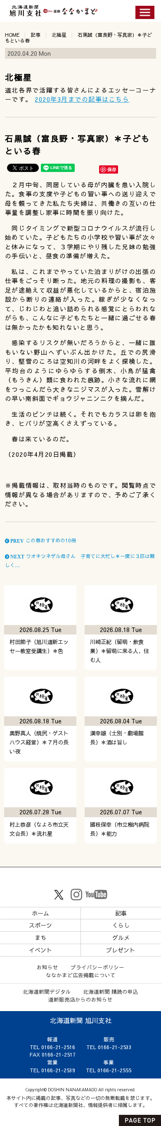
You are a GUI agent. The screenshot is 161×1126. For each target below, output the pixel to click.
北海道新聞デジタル (47, 991)
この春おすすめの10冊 (42, 540)
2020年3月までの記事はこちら (82, 99)
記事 (35, 34)
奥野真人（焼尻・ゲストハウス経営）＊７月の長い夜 (39, 742)
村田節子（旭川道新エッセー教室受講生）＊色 (39, 646)
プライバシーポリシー (97, 967)
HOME (12, 34)
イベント (40, 950)
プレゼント (120, 950)
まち (40, 937)
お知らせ (47, 967)
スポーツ (40, 925)
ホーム (40, 913)
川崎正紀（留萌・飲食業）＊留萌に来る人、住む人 (119, 651)
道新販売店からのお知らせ (80, 999)
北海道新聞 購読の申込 (110, 991)
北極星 (59, 34)
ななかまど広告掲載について (81, 974)
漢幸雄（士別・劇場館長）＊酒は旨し (117, 737)
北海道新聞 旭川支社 (80, 1020)
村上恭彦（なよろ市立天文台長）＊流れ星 (39, 829)
